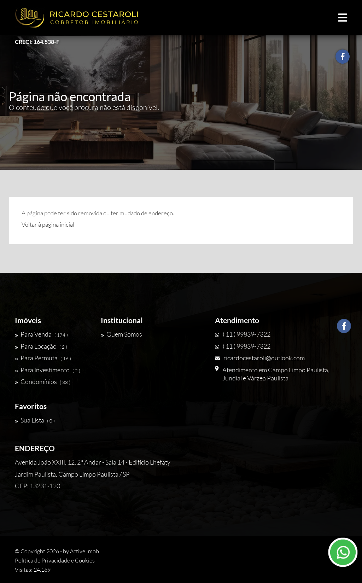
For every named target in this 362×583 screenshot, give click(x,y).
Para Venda (44, 334)
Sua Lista (38, 420)
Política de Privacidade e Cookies (55, 560)
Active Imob (84, 551)
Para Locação (44, 346)
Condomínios (45, 381)
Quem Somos (124, 334)
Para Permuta (46, 358)
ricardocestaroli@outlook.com (264, 358)
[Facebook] (344, 326)
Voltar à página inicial (48, 224)
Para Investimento (50, 370)
